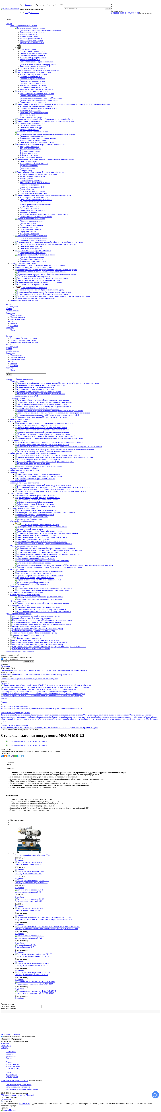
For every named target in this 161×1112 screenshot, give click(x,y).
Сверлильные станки (18, 421)
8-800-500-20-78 (117, 13)
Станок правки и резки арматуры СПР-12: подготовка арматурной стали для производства (37, 692)
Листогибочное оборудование (22, 521)
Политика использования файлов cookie (22, 1089)
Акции (8, 304)
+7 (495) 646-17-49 (131, 13)
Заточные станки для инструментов (24, 483)
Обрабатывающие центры (20, 419)
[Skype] (18, 756)
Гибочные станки (17, 472)
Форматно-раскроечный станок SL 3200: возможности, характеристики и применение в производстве (42, 696)
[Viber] (12, 756)
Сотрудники (11, 1056)
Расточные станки (17, 586)
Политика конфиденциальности (18, 1085)
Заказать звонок (35, 1081)
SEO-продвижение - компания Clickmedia (17, 1095)
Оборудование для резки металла (23, 546)
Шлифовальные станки (19, 605)
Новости (13, 324)
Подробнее (19, 860)
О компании (11, 321)
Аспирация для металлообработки (24, 468)
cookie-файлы (24, 1104)
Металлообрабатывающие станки (23, 26)
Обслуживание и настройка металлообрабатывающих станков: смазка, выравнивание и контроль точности (44, 670)
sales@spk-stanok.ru (32, 13)
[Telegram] (22, 756)
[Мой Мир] (9, 756)
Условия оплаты (16, 315)
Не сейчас (8, 1099)
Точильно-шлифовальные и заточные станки (19, 728)
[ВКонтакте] (2, 756)
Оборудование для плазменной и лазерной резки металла (33, 453)
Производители (12, 307)
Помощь (4, 1048)
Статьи (8, 1072)
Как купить (10, 313)
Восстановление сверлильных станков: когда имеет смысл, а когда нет (29, 679)
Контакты (10, 328)
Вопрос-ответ (11, 1075)
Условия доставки (17, 317)
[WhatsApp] (15, 756)
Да (2, 1099)
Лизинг (9, 309)
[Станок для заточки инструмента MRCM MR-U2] (26, 741)
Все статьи (5, 683)
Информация (6, 1046)
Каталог (9, 24)
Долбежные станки (18, 481)
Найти (9, 375)
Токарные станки (17, 381)
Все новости (6, 666)
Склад (12, 330)
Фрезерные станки (17, 398)
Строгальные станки (18, 601)
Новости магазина (11, 659)
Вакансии (14, 326)
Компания (5, 1043)
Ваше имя (5, 1006)
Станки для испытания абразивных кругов (81, 728)
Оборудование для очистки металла (24, 470)
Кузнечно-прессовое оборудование (24, 508)
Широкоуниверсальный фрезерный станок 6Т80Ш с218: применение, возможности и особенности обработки (45, 687)
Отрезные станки (17, 569)
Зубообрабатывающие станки (22, 493)
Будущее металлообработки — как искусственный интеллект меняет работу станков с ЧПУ (38, 675)
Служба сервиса (12, 311)
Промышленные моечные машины (24, 300)
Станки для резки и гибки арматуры (25, 595)
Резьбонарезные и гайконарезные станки (26, 593)
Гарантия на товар (17, 319)
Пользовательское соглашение (18, 1087)
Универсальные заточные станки (50, 728)
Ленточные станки (17, 440)
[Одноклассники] (5, 756)
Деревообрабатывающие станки (23, 263)
